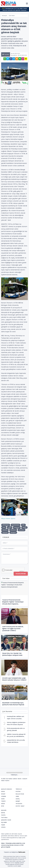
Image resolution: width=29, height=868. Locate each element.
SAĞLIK (3, 803)
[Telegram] (26, 784)
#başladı (13, 532)
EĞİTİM (3, 813)
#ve (4, 527)
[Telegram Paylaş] (13, 58)
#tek (9, 527)
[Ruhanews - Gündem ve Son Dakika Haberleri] (9, 3)
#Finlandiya (6, 525)
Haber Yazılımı (5, 780)
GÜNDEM (3, 796)
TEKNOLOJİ (19, 789)
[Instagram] (21, 784)
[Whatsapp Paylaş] (4, 58)
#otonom (16, 527)
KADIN (2, 799)
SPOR (2, 806)
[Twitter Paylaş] (7, 58)
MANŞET (18, 801)
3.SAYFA (3, 815)
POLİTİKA (18, 791)
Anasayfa (4, 15)
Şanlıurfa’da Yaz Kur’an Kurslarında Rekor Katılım (14, 9)
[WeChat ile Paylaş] (19, 58)
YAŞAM (3, 825)
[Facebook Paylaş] (10, 58)
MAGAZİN (3, 810)
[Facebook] (19, 784)
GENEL (17, 796)
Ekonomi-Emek (20, 794)
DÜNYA (3, 791)
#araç (24, 527)
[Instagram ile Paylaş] (22, 58)
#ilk (23, 525)
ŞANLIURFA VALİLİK (6, 820)
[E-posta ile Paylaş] (16, 58)
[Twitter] (16, 784)
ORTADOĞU (19, 803)
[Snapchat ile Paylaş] (25, 58)
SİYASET (3, 794)
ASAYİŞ (17, 799)
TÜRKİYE (3, 801)
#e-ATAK (21, 530)
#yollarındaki (15, 525)
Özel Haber (12, 15)
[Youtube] (23, 784)
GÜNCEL (3, 827)
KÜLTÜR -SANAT (20, 806)
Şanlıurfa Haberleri (6, 789)
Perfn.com (21, 852)
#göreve (5, 532)
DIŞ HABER (4, 822)
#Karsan (5, 530)
